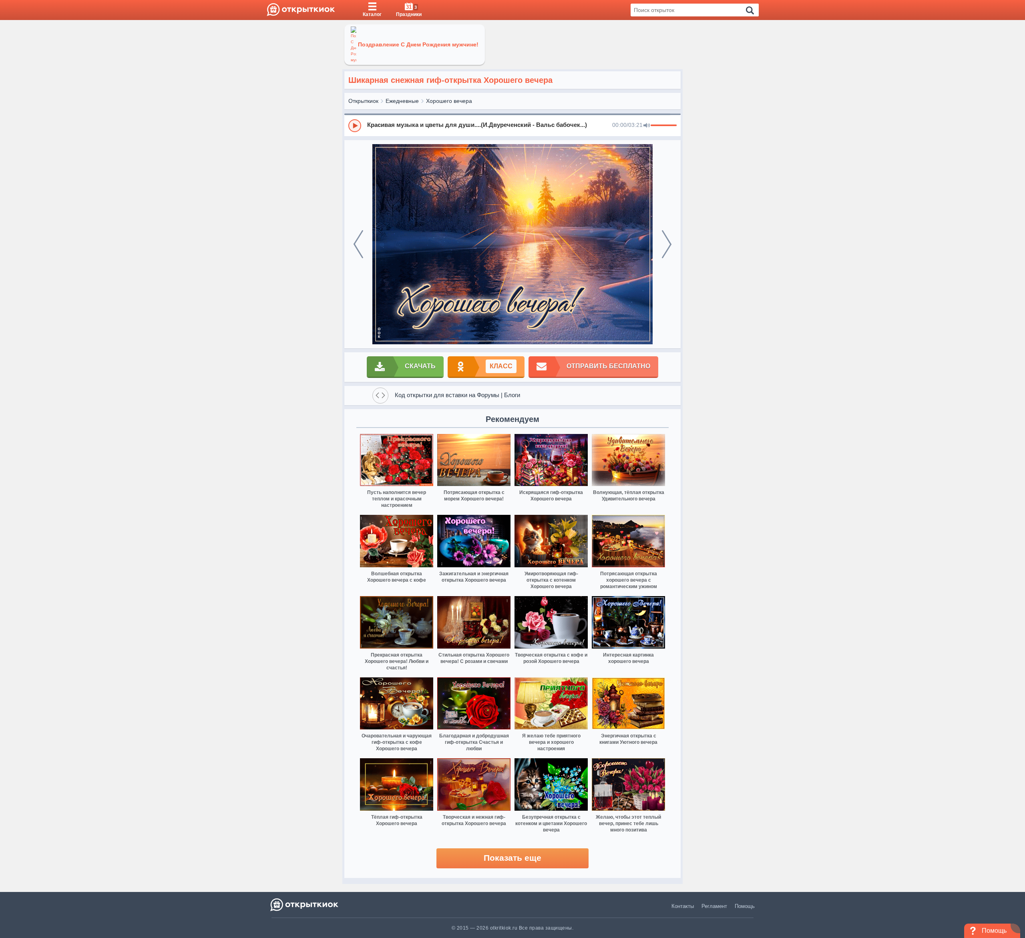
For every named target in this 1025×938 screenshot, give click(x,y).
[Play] (354, 125)
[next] (667, 244)
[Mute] (647, 126)
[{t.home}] (305, 904)
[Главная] (301, 10)
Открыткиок (363, 101)
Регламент (714, 906)
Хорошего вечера (449, 101)
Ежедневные (402, 101)
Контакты (682, 906)
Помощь (745, 906)
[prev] (358, 244)
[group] (512, 125)
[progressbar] (664, 126)
